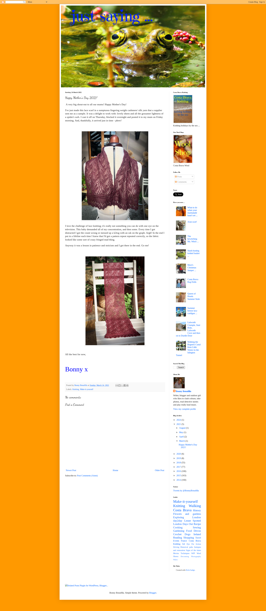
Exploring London (187, 517)
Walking (195, 506)
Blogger (152, 593)
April (181, 436)
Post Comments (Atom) (87, 475)
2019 (179, 458)
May (181, 432)
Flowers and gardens (187, 513)
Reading (177, 537)
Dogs (187, 534)
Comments (182, 182)
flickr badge (190, 570)
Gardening (178, 530)
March (182, 441)
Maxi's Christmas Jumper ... (191, 267)
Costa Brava (182, 510)
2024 (179, 420)
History (197, 510)
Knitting (75, 389)
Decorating (185, 556)
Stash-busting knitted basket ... (193, 253)
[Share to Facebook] (124, 385)
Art (183, 544)
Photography (196, 556)
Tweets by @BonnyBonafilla (186, 490)
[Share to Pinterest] (127, 385)
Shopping (188, 537)
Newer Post (71, 470)
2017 (179, 467)
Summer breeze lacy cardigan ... (192, 311)
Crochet (177, 534)
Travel (198, 538)
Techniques (185, 553)
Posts (179, 176)
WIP (193, 553)
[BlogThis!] (119, 385)
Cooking (178, 527)
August (182, 428)
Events (176, 541)
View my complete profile (184, 409)
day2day (177, 520)
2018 (179, 462)
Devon (197, 530)
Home (115, 470)
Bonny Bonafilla (183, 391)
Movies (176, 553)
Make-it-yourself (86, 389)
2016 (179, 471)
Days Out (188, 524)
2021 (179, 424)
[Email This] (116, 385)
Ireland (197, 534)
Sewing (197, 527)
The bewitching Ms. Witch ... (193, 239)
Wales (175, 560)
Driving (176, 547)
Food (189, 530)
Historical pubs (186, 547)
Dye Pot (190, 544)
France (184, 541)
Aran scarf (192, 222)
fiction (198, 544)
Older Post (159, 470)
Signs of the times (193, 550)
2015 (179, 475)
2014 (179, 480)
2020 (179, 454)
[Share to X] (122, 385)
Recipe (197, 524)
